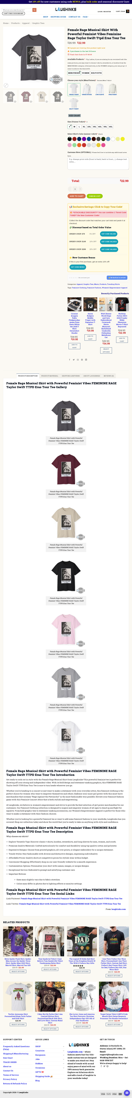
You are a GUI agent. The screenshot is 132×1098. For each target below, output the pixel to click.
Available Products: (76, 59)
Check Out (95, 196)
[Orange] (79, 145)
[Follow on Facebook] (101, 1066)
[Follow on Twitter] (104, 1066)
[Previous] (7, 57)
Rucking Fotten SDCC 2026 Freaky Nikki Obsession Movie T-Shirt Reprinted (122, 320)
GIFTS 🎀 (39, 1072)
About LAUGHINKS (91, 376)
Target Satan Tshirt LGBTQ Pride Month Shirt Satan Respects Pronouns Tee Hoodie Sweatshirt (114, 1016)
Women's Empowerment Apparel (114, 288)
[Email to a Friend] (78, 360)
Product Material (49, 376)
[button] (78, 966)
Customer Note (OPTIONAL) (79, 152)
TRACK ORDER (10, 1062)
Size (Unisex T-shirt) (77, 122)
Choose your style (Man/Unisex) (82, 80)
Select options (106, 350)
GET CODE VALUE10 (109, 241)
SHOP (45, 17)
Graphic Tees (38, 23)
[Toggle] (63, 1046)
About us (7, 1066)
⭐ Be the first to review (117, 278)
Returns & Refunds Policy (15, 1083)
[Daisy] (123, 139)
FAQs (85, 17)
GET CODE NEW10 (78, 267)
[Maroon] (74, 139)
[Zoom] (6, 85)
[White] (113, 139)
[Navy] (79, 139)
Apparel (26, 23)
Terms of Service (11, 1075)
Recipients (40, 1055)
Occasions (40, 1068)
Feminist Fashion (94, 288)
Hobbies (39, 1063)
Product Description (28, 376)
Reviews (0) (109, 376)
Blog (37, 1080)
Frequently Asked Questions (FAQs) (16, 1048)
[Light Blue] (108, 139)
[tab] (27, 376)
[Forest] (103, 139)
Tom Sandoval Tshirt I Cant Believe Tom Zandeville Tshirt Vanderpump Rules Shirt (50, 961)
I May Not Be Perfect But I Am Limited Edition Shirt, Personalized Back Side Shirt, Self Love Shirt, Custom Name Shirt (50, 1018)
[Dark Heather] (98, 139)
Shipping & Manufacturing (15, 1053)
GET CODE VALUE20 (109, 249)
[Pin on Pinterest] (82, 360)
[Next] (60, 57)
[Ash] (94, 145)
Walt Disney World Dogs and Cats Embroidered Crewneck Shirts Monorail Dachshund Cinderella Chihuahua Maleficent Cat (106, 325)
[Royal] (89, 139)
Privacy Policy (10, 1079)
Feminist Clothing (79, 288)
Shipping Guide (58, 17)
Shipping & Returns (71, 376)
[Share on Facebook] (70, 360)
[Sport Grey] (89, 145)
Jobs (37, 1059)
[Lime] (74, 145)
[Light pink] (70, 145)
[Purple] (84, 139)
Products (15, 23)
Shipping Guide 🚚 (43, 1076)
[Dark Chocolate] (94, 139)
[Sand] (118, 139)
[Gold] (98, 145)
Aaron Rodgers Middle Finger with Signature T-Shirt (90, 319)
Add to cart (76, 196)
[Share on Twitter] (74, 360)
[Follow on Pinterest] (107, 1066)
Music (96, 284)
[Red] (84, 145)
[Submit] (34, 10)
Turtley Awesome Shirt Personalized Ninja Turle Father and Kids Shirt (18, 1016)
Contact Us (74, 17)
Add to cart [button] (74, 346)
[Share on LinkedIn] (86, 360)
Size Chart (8, 1058)
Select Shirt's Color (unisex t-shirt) (83, 134)
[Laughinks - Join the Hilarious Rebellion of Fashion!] (66, 9)
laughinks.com (118, 909)
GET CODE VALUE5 (109, 234)
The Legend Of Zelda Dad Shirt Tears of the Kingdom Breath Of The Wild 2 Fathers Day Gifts (82, 961)
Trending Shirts (113, 284)
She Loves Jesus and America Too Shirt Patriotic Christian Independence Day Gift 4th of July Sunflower (82, 1017)
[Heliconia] (103, 145)
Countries (40, 1050)
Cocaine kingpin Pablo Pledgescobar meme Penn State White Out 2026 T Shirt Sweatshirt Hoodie (74, 323)
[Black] (70, 139)
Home (6, 23)
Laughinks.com (75, 1052)
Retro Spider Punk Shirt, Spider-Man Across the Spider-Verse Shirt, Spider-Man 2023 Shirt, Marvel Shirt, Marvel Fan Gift (18, 962)
